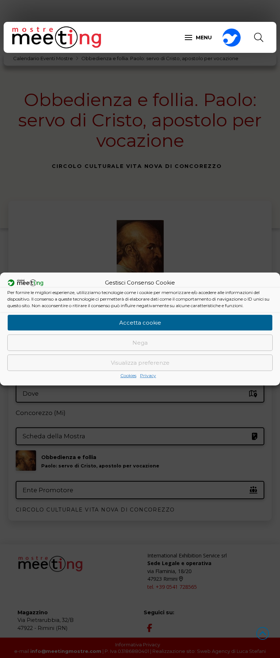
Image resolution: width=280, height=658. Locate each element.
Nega (140, 342)
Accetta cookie (140, 322)
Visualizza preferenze (140, 362)
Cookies (128, 375)
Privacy (148, 375)
